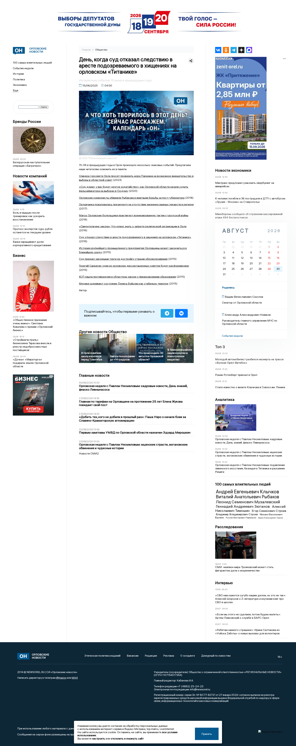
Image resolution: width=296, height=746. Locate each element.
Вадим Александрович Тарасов (270, 518)
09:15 (22, 238)
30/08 (218, 177)
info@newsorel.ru (200, 689)
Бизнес (19, 255)
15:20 (224, 369)
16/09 (218, 564)
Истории (18, 73)
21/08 (15, 317)
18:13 (21, 336)
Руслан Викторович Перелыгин (241, 517)
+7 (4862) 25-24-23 (190, 686)
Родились (228, 287)
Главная (86, 49)
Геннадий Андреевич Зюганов (243, 506)
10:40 (225, 192)
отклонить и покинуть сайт (127, 738)
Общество (101, 49)
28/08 (218, 369)
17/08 (217, 589)
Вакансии (132, 655)
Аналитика (225, 399)
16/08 (218, 462)
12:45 (224, 177)
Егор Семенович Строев (269, 511)
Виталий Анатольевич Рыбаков (247, 497)
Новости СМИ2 (89, 453)
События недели (23, 68)
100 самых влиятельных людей (32, 62)
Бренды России (27, 121)
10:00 (225, 353)
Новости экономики (233, 170)
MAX (75, 677)
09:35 (225, 208)
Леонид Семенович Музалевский (248, 501)
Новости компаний (30, 176)
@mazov (61, 677)
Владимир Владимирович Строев (237, 514)
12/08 (15, 336)
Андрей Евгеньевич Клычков (247, 492)
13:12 (224, 381)
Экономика (20, 85)
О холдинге (187, 655)
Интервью (224, 582)
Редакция (151, 655)
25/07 (218, 608)
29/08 (16, 159)
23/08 (218, 449)
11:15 (22, 209)
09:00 (23, 159)
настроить (98, 738)
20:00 (23, 356)
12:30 (21, 317)
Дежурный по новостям (216, 655)
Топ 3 (220, 346)
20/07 (218, 624)
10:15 (22, 226)
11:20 (224, 564)
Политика (19, 79)
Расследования (229, 526)
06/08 (16, 356)
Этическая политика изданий (102, 655)
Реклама (168, 655)
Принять (206, 734)
